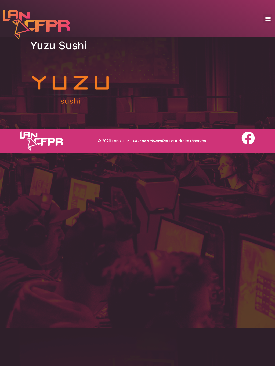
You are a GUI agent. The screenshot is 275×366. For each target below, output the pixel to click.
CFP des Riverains (150, 141)
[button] (267, 18)
